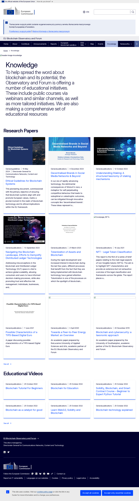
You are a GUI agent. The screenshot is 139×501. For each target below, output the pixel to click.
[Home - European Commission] (21, 11)
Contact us (61, 474)
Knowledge (111, 44)
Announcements (39, 44)
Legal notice (81, 478)
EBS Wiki (82, 44)
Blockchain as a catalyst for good (24, 409)
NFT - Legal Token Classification (114, 251)
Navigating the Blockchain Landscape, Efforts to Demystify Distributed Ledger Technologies (24, 254)
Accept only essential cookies (117, 493)
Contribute (25, 44)
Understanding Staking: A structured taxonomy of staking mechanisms (113, 176)
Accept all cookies (90, 493)
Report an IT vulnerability (13, 478)
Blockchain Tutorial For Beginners (24, 388)
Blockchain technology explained (114, 409)
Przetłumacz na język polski (20, 31)
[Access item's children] (86, 44)
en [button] (87, 12)
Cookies (55, 478)
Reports (53, 44)
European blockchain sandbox (68, 44)
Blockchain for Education (64, 388)
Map (92, 44)
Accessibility (94, 478)
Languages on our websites (37, 478)
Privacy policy (67, 478)
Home (6, 44)
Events (100, 44)
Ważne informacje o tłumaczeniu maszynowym (51, 31)
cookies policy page (45, 492)
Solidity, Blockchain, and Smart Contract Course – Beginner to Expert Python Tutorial (113, 391)
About (14, 44)
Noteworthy (125, 44)
